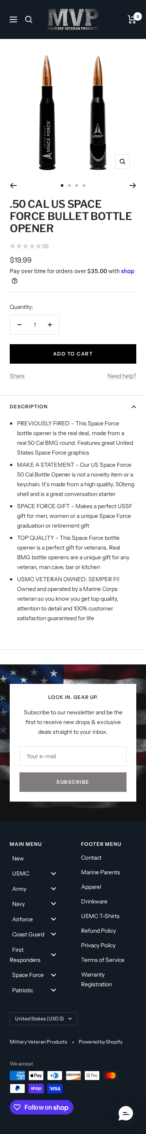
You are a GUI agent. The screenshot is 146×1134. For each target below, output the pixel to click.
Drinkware (94, 901)
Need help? (121, 375)
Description (29, 406)
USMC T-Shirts (100, 916)
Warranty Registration (96, 979)
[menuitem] (37, 858)
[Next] (132, 185)
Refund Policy (98, 930)
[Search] (28, 19)
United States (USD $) (39, 1018)
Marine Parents (100, 872)
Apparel (91, 886)
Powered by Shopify (100, 1042)
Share (17, 375)
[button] (126, 1114)
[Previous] (13, 185)
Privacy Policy (98, 945)
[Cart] (132, 19)
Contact (91, 857)
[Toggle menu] (53, 873)
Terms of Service (103, 960)
